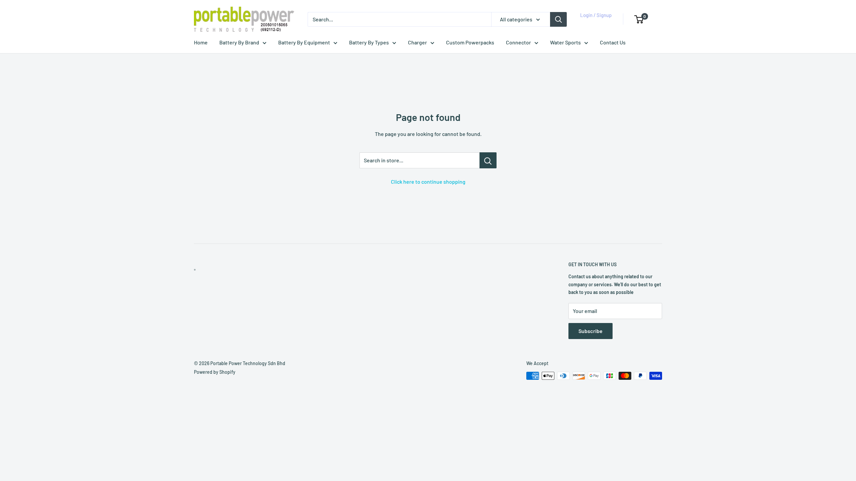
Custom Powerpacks (470, 42)
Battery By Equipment (304, 42)
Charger (417, 42)
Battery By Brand (239, 42)
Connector (518, 42)
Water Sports (565, 42)
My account (594, 22)
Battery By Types (369, 42)
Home (201, 42)
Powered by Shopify (214, 372)
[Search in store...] (488, 160)
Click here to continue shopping (428, 181)
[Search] (558, 19)
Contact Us (613, 42)
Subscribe (590, 331)
